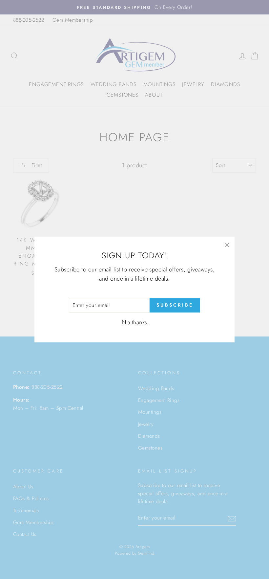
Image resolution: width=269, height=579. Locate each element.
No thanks (134, 322)
